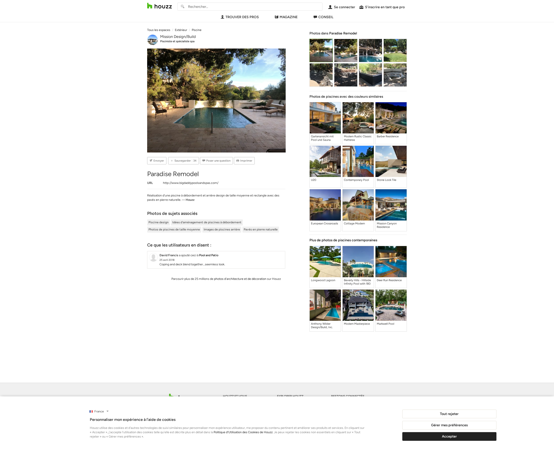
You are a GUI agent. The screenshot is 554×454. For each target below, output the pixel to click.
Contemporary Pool (356, 180)
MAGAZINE (289, 17)
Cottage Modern (354, 223)
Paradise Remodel (343, 33)
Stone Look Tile (386, 180)
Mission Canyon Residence (387, 225)
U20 (313, 180)
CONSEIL (325, 17)
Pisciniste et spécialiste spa (177, 41)
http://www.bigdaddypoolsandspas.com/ (190, 183)
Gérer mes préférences (449, 425)
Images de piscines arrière (222, 229)
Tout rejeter (449, 414)
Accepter (449, 436)
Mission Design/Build (178, 36)
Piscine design (158, 222)
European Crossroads (324, 223)
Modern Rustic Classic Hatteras (358, 138)
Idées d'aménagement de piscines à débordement (207, 222)
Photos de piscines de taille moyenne (174, 229)
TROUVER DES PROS (242, 17)
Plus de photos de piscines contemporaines (343, 240)
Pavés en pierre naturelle (261, 229)
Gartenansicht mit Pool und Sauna (322, 138)
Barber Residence (388, 136)
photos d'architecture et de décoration (240, 279)
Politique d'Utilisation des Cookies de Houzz (243, 432)
